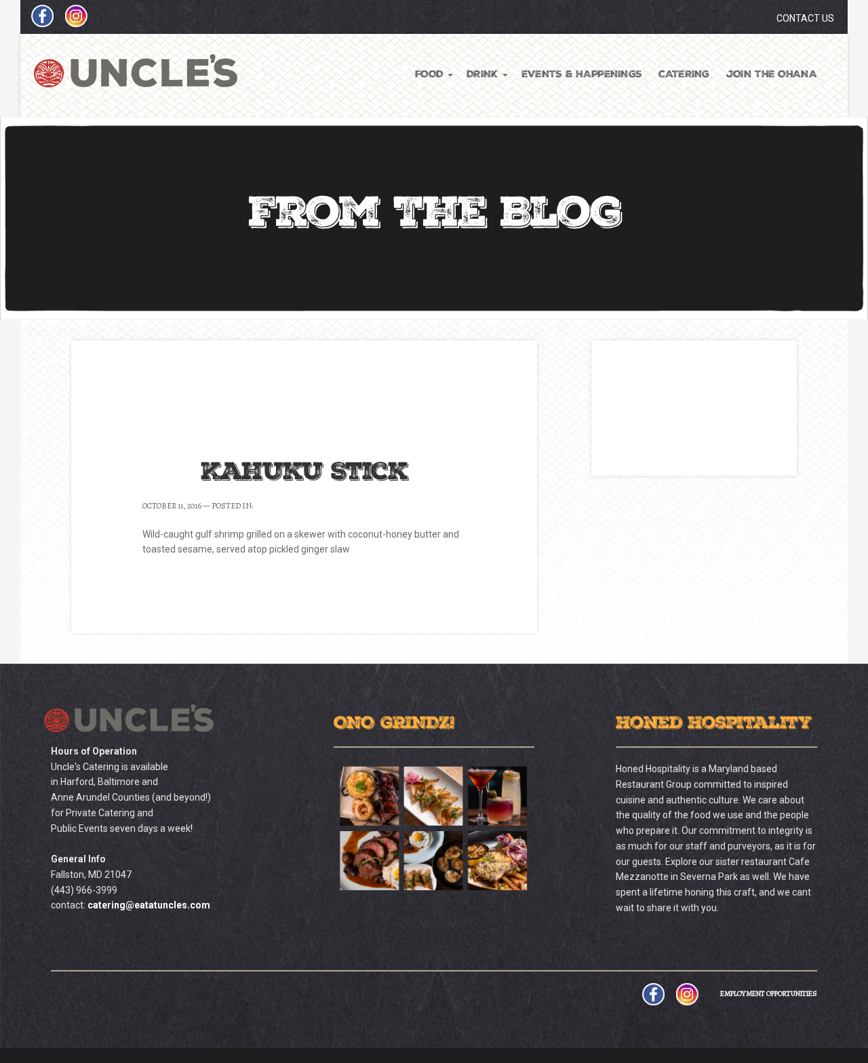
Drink (482, 75)
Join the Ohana (771, 75)
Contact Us (805, 18)
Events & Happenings (581, 75)
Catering (683, 75)
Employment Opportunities (768, 993)
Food (429, 75)
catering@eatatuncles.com (148, 905)
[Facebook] (37, 23)
